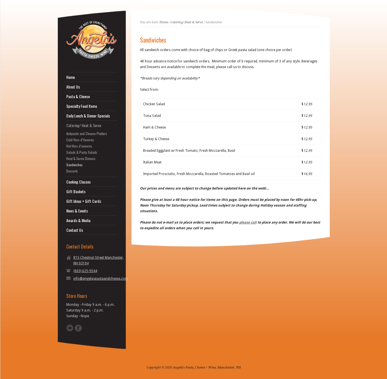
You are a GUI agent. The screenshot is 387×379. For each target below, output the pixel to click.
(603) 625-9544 (85, 271)
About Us (73, 87)
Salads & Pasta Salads (81, 152)
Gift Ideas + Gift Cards (83, 201)
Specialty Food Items (81, 106)
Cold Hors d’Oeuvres (80, 140)
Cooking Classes (78, 182)
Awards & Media (78, 220)
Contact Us (74, 230)
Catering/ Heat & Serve (83, 125)
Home (70, 77)
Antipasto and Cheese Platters (86, 133)
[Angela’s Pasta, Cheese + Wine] (91, 58)
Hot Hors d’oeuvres (79, 146)
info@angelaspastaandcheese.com (100, 279)
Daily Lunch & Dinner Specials (88, 116)
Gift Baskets (76, 191)
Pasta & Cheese (78, 96)
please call (248, 222)
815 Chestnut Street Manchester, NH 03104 (98, 260)
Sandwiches (74, 165)
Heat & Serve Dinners (80, 158)
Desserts (72, 171)
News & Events (77, 211)
